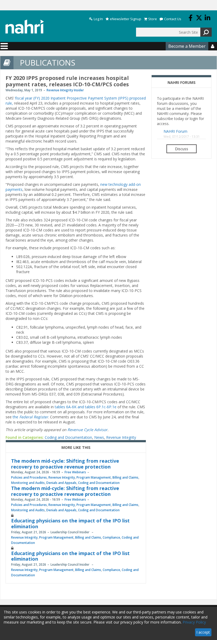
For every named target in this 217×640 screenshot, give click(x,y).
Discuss (181, 148)
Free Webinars (75, 472)
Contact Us (172, 19)
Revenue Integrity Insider (65, 90)
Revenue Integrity (121, 437)
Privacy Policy (194, 622)
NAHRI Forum (175, 131)
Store (152, 19)
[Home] (24, 26)
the (30, 416)
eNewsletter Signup (125, 19)
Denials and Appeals (61, 482)
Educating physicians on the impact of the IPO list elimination (70, 523)
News (99, 437)
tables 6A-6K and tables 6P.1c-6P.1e (85, 406)
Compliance (111, 537)
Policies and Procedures (29, 477)
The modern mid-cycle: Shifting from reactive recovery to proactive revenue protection (65, 464)
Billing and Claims (125, 477)
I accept (203, 632)
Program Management (93, 477)
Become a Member (187, 46)
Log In (98, 19)
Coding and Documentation (68, 437)
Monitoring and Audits (28, 482)
